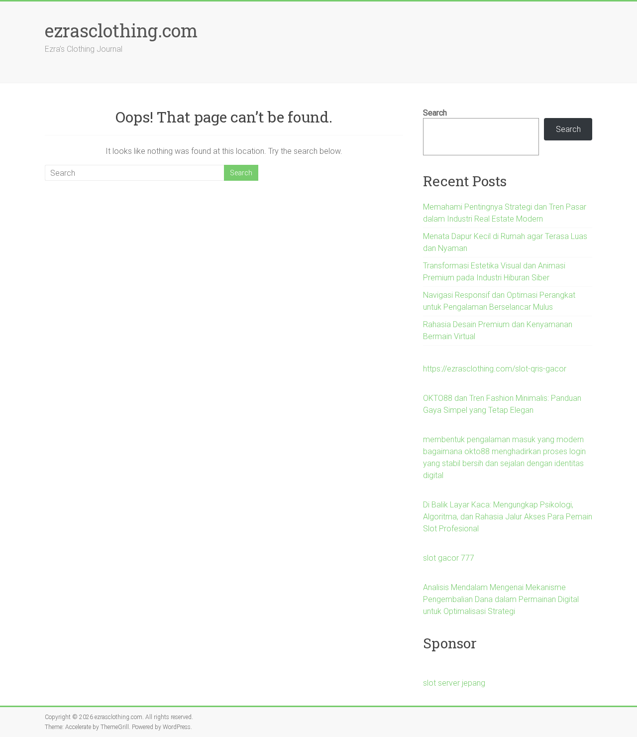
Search (435, 113)
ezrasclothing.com (121, 30)
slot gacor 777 (448, 558)
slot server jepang (454, 683)
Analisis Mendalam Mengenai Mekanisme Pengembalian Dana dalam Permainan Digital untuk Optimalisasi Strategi (501, 599)
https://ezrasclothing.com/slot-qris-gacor (494, 368)
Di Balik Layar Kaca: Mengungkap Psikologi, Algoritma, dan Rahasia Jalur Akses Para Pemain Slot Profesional (507, 516)
